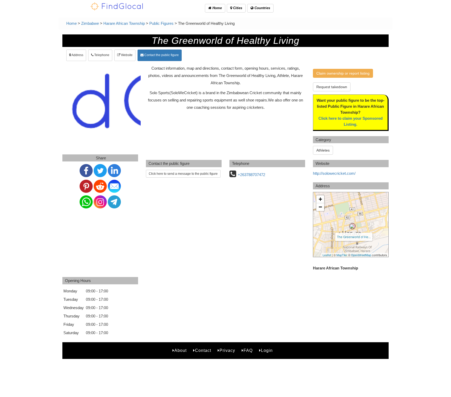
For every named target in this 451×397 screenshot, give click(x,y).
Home (216, 8)
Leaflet (327, 255)
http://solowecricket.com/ (334, 173)
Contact (203, 350)
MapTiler (341, 255)
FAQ (248, 350)
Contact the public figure (161, 55)
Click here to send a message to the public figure (183, 174)
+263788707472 (251, 174)
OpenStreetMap (361, 255)
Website (126, 55)
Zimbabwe (90, 23)
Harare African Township (124, 23)
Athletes (323, 150)
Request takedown (331, 87)
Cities (237, 8)
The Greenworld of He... (354, 236)
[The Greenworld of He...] (352, 226)
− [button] (320, 207)
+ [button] (320, 199)
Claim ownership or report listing (343, 73)
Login (267, 350)
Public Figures (161, 23)
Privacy (227, 350)
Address (77, 55)
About (180, 350)
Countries (261, 8)
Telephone (101, 55)
